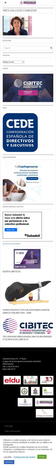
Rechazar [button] (9, 462)
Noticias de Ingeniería (12, 244)
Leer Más (8, 457)
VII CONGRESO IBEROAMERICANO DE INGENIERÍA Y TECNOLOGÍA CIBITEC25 (27, 338)
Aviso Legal (9, 426)
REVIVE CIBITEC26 (11, 271)
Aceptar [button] (42, 457)
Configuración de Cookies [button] (24, 457)
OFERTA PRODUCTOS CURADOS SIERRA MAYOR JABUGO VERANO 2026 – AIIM (26, 311)
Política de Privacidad (12, 431)
